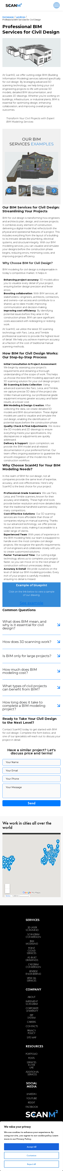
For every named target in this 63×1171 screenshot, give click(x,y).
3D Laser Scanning (32, 928)
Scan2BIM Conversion (33, 935)
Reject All (31, 1164)
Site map (31, 1037)
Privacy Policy (23, 1138)
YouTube (31, 1098)
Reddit (31, 1102)
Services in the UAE (31, 1065)
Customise (31, 1155)
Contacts (32, 1026)
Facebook (32, 1107)
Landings (20, 17)
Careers (31, 1022)
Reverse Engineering (33, 972)
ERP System (31, 1016)
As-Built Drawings (32, 958)
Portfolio (31, 1054)
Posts (31, 1058)
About (31, 997)
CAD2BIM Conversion (33, 965)
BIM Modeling (32, 942)
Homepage (8, 17)
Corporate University (32, 1009)
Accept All (31, 1146)
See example (31, 603)
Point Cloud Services (31, 950)
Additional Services (32, 1073)
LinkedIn (31, 1094)
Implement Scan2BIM (32, 1002)
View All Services (31, 979)
